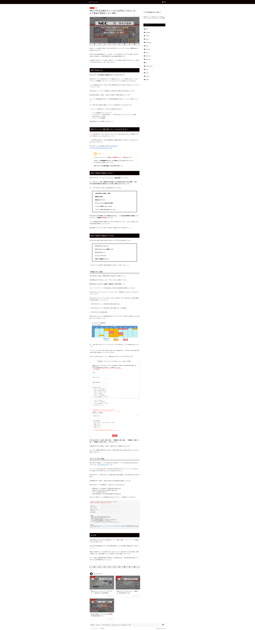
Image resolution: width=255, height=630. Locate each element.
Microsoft (147, 49)
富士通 (146, 79)
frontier (147, 39)
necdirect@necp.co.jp (103, 464)
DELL (146, 29)
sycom (147, 72)
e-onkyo (147, 35)
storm (146, 69)
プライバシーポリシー (95, 628)
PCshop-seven (149, 66)
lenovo (147, 45)
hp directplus (148, 42)
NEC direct (148, 56)
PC (146, 62)
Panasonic (147, 59)
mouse (147, 52)
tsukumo (147, 76)
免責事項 (102, 628)
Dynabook (147, 32)
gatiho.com (93, 2)
